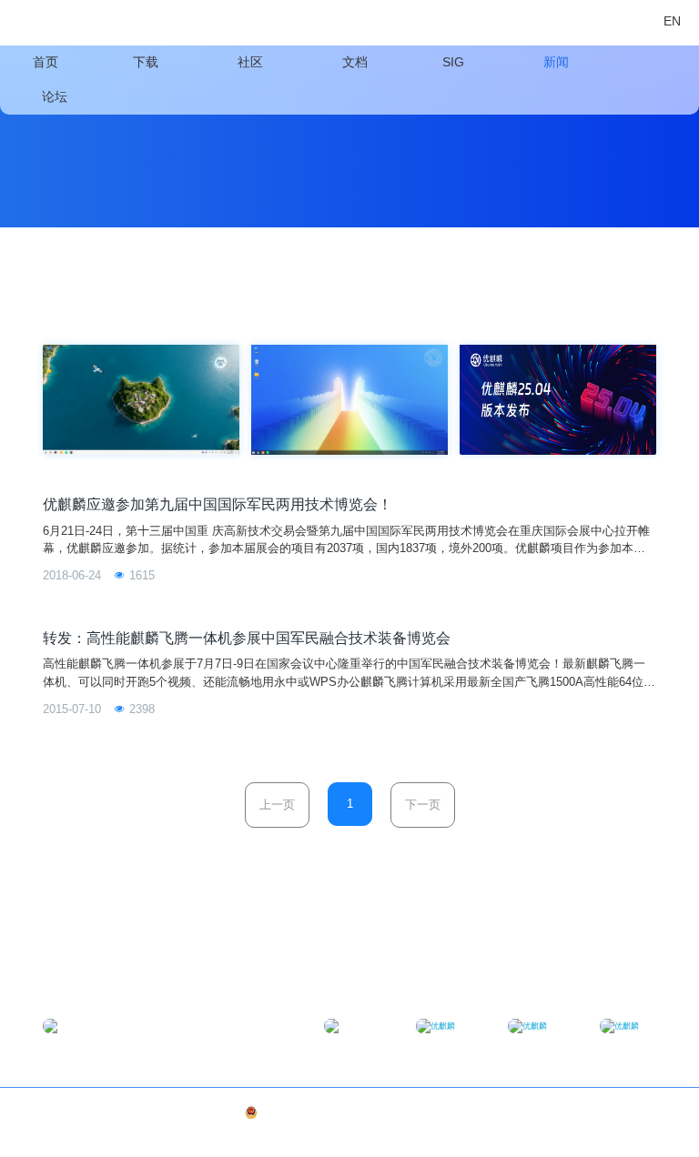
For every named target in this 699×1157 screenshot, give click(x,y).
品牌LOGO (636, 1112)
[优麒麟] (57, 22)
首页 (45, 62)
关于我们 (591, 1112)
